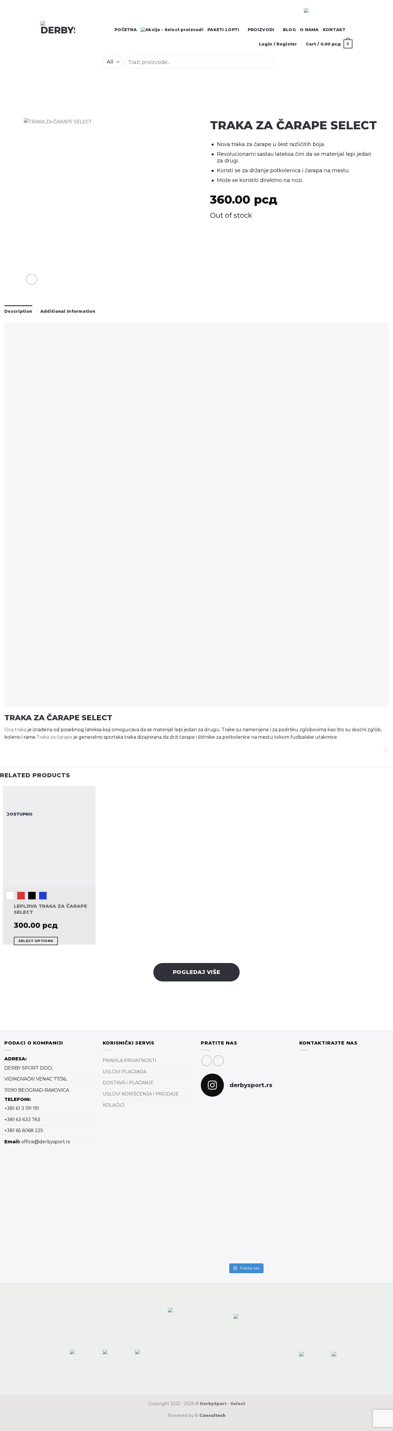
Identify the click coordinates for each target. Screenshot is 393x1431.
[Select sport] (196, 514)
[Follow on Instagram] (218, 1060)
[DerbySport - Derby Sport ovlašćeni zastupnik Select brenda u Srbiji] (67, 38)
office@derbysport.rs (45, 1141)
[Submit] (282, 62)
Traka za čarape (54, 737)
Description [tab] (18, 311)
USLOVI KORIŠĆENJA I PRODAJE (141, 1094)
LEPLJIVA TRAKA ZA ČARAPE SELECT (50, 909)
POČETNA (126, 29)
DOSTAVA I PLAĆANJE (128, 1082)
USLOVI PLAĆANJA (124, 1071)
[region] (52, 10)
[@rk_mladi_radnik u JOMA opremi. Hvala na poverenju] (246, 1191)
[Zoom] (31, 279)
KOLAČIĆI (114, 1105)
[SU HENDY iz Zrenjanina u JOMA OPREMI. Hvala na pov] (276, 1196)
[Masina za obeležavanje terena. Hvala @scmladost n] (215, 1214)
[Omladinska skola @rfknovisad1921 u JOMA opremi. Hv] (215, 1132)
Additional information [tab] (67, 311)
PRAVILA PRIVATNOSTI (130, 1060)
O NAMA (309, 29)
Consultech (212, 1415)
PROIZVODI (261, 29)
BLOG (289, 29)
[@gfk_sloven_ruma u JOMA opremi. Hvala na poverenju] (276, 1124)
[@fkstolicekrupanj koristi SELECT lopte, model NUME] (246, 1135)
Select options (36, 941)
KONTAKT (334, 29)
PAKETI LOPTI (223, 29)
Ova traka (15, 729)
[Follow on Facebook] (206, 1060)
